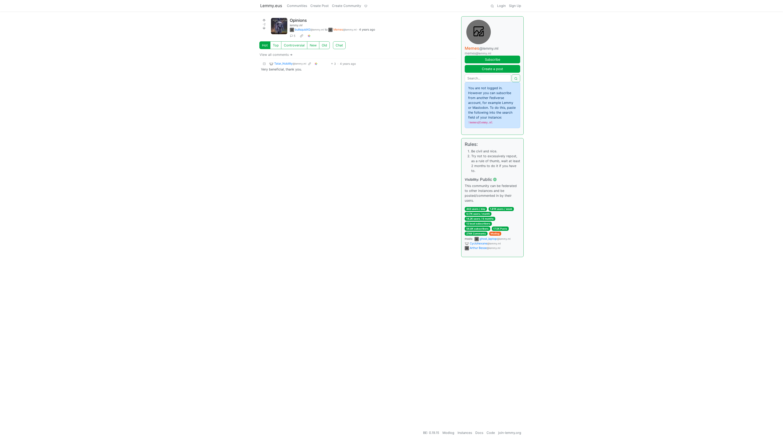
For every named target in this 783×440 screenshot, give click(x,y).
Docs (479, 433)
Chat (339, 45)
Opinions (298, 20)
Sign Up (515, 6)
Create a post (492, 69)
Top (276, 45)
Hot (265, 45)
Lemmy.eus (271, 5)
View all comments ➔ (276, 55)
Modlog (495, 233)
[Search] (492, 6)
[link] (301, 36)
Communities (297, 6)
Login (501, 6)
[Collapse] (264, 63)
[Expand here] (279, 26)
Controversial (294, 45)
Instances (465, 433)
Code (491, 433)
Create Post (319, 6)
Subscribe (492, 59)
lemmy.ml (296, 25)
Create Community (346, 6)
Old (324, 45)
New (313, 45)
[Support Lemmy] (366, 6)
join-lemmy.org (509, 433)
